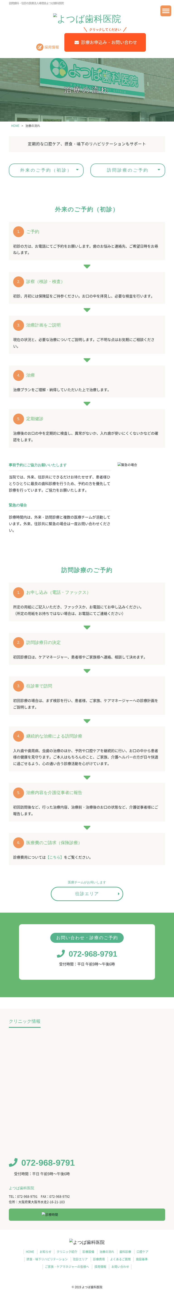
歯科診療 (125, 1251)
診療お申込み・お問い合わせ (109, 42)
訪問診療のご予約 (128, 170)
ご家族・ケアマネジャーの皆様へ (67, 1266)
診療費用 (99, 1259)
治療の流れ (106, 1251)
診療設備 (88, 1251)
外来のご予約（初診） (46, 170)
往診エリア (87, 893)
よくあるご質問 (120, 1259)
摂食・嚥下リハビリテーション (47, 1259)
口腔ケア (142, 1251)
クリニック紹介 (67, 1251)
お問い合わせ (120, 1266)
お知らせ (45, 1251)
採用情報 (51, 47)
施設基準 (142, 1259)
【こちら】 (55, 857)
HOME (30, 1251)
